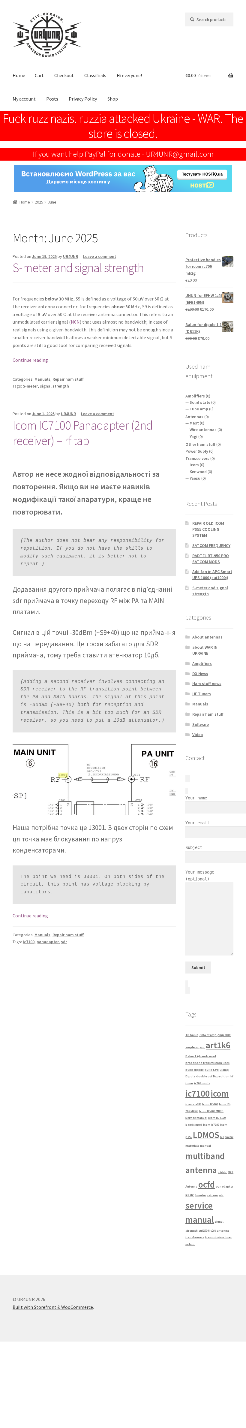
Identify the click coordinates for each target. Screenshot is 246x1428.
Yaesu (195, 478)
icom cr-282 (193, 1104)
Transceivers (197, 458)
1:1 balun (191, 1035)
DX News (200, 673)
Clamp (224, 1070)
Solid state (200, 402)
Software (200, 724)
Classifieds (95, 75)
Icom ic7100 (211, 1125)
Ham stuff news (206, 683)
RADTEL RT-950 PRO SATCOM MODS (210, 558)
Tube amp (199, 409)
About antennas (207, 637)
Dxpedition (221, 1076)
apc (202, 1047)
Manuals (42, 379)
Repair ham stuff (68, 379)
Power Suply (196, 451)
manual (205, 1146)
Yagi (193, 436)
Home (19, 75)
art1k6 (218, 1045)
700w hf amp (208, 1035)
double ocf (204, 1076)
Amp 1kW (224, 1035)
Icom (194, 464)
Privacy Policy (83, 99)
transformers (194, 1237)
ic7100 (28, 941)
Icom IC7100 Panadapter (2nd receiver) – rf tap (83, 432)
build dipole (194, 1070)
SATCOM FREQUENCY (211, 545)
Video (197, 734)
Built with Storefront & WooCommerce (53, 1307)
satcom (212, 1195)
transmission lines (218, 1237)
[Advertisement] (123, 1384)
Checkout (64, 75)
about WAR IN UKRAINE (205, 650)
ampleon (192, 1047)
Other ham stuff (200, 444)
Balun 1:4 (191, 1056)
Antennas (194, 416)
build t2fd (212, 1070)
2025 (39, 202)
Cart (39, 75)
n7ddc (222, 1172)
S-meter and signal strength (78, 267)
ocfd (206, 1184)
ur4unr (190, 1244)
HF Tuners (201, 693)
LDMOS (206, 1134)
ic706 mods (202, 1083)
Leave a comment (99, 256)
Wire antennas (203, 429)
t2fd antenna (220, 1231)
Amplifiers (195, 396)
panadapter (48, 941)
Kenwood (198, 471)
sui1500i (204, 1231)
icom (220, 1093)
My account (24, 99)
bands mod (207, 1056)
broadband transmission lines (207, 1063)
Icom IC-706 (210, 1104)
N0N (75, 322)
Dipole (190, 1076)
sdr (64, 941)
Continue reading (30, 360)
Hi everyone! (129, 75)
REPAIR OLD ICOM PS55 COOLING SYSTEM (208, 529)
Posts (52, 99)
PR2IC (189, 1195)
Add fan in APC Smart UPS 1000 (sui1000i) (212, 574)
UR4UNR (70, 256)
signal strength (54, 386)
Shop (112, 99)
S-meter (30, 386)
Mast (194, 423)
